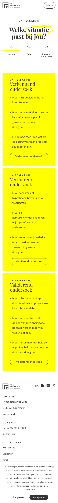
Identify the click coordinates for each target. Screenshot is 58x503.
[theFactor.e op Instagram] (42, 385)
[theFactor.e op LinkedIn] (37, 385)
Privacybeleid (39, 486)
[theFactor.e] (11, 5)
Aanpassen (19, 497)
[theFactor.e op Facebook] (48, 385)
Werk (5, 460)
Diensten (8, 453)
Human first (9, 447)
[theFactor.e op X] (53, 385)
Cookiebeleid (29, 490)
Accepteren (38, 497)
